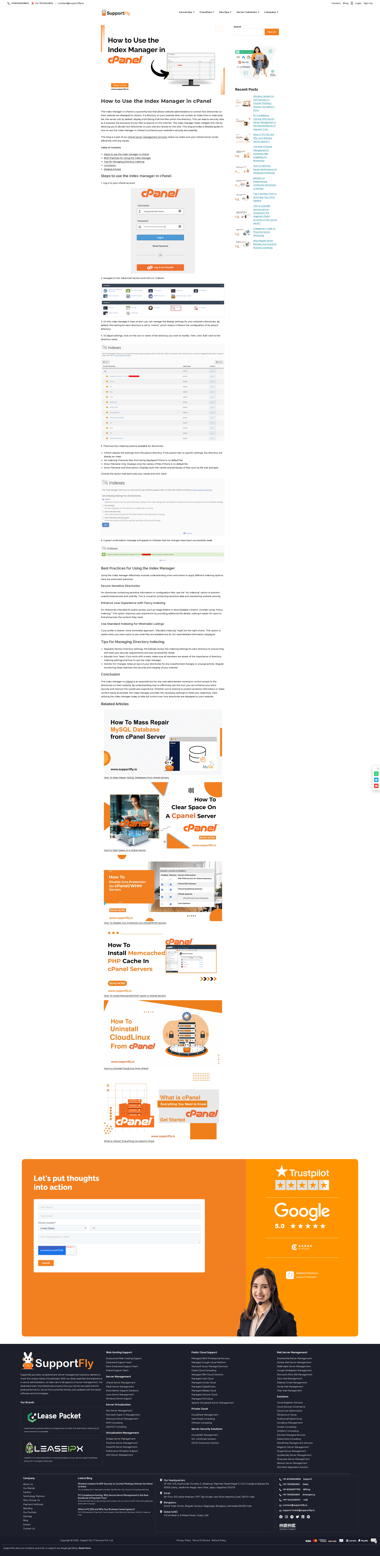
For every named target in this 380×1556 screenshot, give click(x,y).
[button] (378, 768)
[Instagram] (286, 1516)
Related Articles (112, 169)
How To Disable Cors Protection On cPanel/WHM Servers (135, 923)
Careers (336, 3)
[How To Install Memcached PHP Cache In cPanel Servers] (163, 961)
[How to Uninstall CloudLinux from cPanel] (163, 1033)
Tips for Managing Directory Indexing (124, 161)
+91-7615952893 (44, 3)
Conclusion (110, 165)
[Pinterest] (308, 1516)
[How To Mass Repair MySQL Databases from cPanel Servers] (163, 742)
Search (237, 27)
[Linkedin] (303, 1516)
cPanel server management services (147, 137)
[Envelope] (376, 786)
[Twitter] (297, 1516)
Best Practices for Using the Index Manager (127, 158)
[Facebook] (281, 1516)
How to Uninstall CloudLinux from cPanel (126, 1068)
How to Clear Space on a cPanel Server (125, 850)
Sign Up (368, 3)
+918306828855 (20, 3)
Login (357, 3)
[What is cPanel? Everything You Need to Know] (163, 1106)
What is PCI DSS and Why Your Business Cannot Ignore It (106, 1509)
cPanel (129, 681)
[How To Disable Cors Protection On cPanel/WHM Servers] (163, 888)
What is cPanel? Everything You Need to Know (129, 1141)
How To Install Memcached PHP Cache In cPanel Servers (135, 995)
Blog (346, 3)
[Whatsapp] (376, 773)
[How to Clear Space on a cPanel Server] (163, 815)
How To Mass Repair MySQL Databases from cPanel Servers (136, 777)
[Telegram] (292, 1516)
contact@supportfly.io (71, 3)
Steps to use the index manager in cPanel (126, 154)
